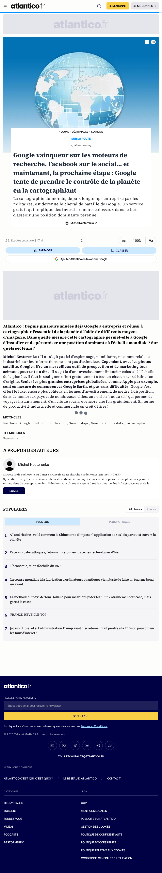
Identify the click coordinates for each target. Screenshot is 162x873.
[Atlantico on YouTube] (109, 745)
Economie (97, 131)
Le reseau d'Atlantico (80, 778)
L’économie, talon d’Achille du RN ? (35, 566)
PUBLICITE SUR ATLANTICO (98, 818)
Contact (114, 778)
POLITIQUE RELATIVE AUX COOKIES (103, 850)
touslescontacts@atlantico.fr (81, 756)
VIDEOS (8, 826)
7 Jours (151, 509)
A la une (64, 131)
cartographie (136, 423)
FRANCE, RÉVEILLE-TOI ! (28, 615)
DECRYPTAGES (13, 803)
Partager (45, 250)
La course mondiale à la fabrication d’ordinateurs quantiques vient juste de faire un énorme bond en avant (82, 582)
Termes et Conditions (94, 726)
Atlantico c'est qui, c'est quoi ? (28, 778)
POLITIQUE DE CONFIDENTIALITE (101, 834)
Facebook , (11, 423)
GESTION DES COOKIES (95, 826)
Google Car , (100, 423)
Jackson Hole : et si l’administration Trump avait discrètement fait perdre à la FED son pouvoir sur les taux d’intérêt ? (82, 630)
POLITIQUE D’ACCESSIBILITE (98, 842)
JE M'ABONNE (117, 5)
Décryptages (80, 131)
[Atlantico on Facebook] (75, 745)
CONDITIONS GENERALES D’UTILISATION (106, 858)
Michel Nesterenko (82, 223)
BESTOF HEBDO (14, 842)
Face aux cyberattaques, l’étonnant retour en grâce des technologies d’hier (65, 552)
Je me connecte (145, 5)
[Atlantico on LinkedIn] (86, 745)
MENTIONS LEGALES (94, 810)
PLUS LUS (42, 521)
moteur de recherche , (51, 423)
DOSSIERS (10, 810)
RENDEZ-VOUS (13, 818)
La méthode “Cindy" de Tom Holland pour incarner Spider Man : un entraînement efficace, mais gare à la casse (80, 599)
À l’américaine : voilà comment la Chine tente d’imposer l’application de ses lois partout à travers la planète (83, 537)
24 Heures (135, 509)
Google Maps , (80, 423)
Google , (26, 423)
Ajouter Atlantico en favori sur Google (83, 259)
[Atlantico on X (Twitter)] (63, 745)
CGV (84, 803)
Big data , (118, 423)
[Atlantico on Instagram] (98, 745)
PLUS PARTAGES (119, 521)
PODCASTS (11, 834)
